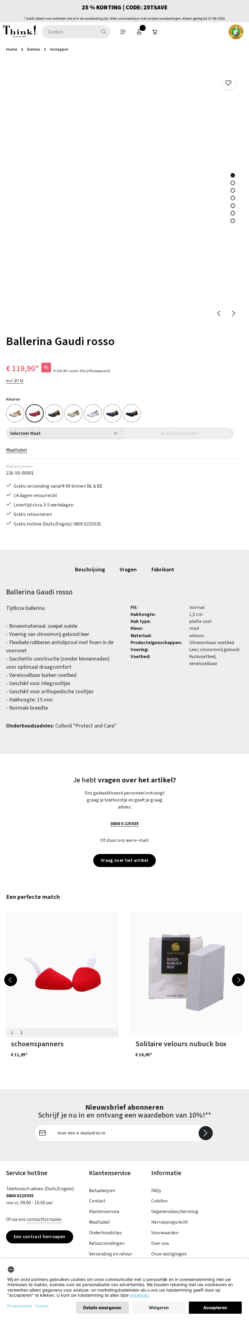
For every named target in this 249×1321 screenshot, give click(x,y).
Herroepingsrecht (169, 1222)
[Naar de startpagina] (19, 31)
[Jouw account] (139, 32)
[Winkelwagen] (155, 32)
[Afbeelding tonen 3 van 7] (232, 190)
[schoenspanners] (62, 973)
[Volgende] (233, 313)
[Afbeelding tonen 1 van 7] (232, 175)
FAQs (156, 1190)
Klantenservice (104, 1211)
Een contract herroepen (40, 1236)
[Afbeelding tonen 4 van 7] (232, 198)
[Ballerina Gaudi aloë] (73, 413)
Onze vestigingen (169, 1254)
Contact (97, 1201)
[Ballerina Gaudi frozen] (93, 413)
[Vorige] (219, 313)
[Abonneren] (206, 1133)
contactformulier (44, 1219)
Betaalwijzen (102, 1190)
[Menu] (123, 32)
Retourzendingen (106, 1243)
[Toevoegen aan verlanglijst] (228, 83)
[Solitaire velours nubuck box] (187, 973)
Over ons (160, 1243)
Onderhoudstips (105, 1232)
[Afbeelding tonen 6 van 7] (232, 213)
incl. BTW (14, 381)
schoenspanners (37, 1044)
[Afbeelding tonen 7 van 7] (232, 220)
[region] (124, 193)
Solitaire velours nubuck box (181, 1044)
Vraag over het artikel (124, 860)
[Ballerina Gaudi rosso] (35, 413)
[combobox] (69, 32)
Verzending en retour (110, 1254)
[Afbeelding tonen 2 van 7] (232, 182)
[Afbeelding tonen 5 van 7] (232, 205)
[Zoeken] (104, 32)
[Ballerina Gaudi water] (112, 413)
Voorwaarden (165, 1232)
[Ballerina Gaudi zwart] (54, 413)
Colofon (159, 1201)
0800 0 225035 (124, 823)
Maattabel (16, 450)
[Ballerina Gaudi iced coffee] (15, 413)
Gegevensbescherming (174, 1211)
